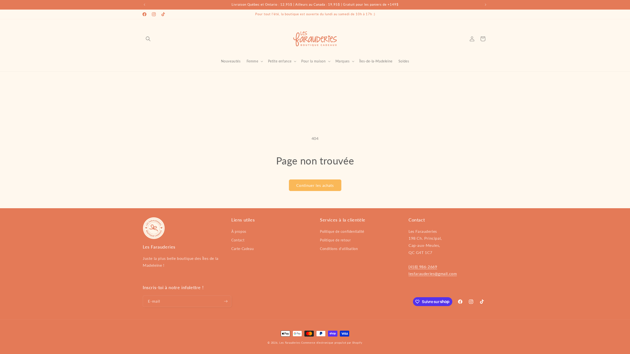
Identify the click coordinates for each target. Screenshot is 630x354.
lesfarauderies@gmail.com (433, 273)
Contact (237, 240)
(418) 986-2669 (423, 266)
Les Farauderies (289, 342)
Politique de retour (335, 240)
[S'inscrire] (225, 301)
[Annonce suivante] (485, 4)
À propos (238, 231)
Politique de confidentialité (342, 231)
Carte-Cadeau (242, 249)
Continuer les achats (315, 185)
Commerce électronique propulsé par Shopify (331, 342)
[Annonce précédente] (144, 4)
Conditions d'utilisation (339, 249)
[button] (148, 38)
